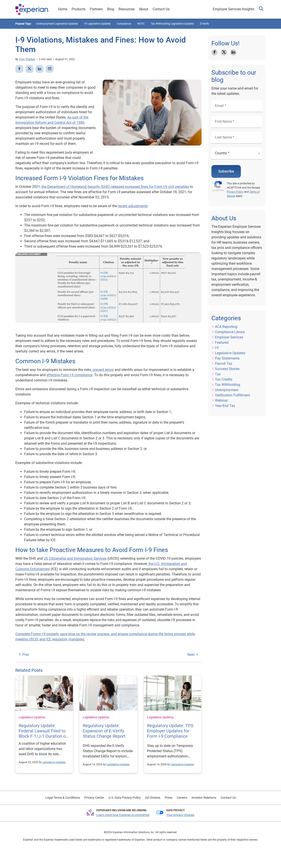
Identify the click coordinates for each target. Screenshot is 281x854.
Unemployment (226, 390)
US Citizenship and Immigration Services (75, 558)
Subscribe (226, 171)
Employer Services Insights (233, 9)
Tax (218, 374)
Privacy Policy (235, 191)
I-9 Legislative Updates (97, 23)
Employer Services (229, 337)
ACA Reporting (226, 327)
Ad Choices (152, 797)
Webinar (221, 400)
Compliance (124, 23)
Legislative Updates (32, 717)
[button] (261, 9)
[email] (50, 69)
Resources (127, 9)
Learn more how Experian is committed (122, 815)
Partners (96, 9)
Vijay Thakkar (27, 59)
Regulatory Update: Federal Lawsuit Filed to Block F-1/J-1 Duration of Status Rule (43, 733)
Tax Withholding (227, 385)
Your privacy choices (180, 815)
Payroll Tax (223, 363)
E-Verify (204, 23)
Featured (222, 342)
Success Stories (227, 369)
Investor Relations (204, 797)
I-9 (217, 348)
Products (78, 9)
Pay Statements (227, 358)
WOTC (141, 23)
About (143, 9)
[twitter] (29, 69)
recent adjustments (133, 206)
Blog (110, 9)
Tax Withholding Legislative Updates (172, 23)
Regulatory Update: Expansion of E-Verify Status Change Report (104, 731)
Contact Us (161, 9)
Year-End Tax (225, 406)
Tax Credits (223, 379)
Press (168, 797)
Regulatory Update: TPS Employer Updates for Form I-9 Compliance (170, 731)
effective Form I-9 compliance (69, 375)
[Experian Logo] (32, 9)
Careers (182, 797)
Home (62, 9)
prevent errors (103, 370)
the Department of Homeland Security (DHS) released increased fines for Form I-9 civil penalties (115, 187)
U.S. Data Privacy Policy (124, 797)
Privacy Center (94, 797)
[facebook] (19, 69)
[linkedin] (39, 69)
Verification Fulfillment (232, 395)
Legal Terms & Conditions (62, 797)
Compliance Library (230, 332)
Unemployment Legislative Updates (57, 23)
